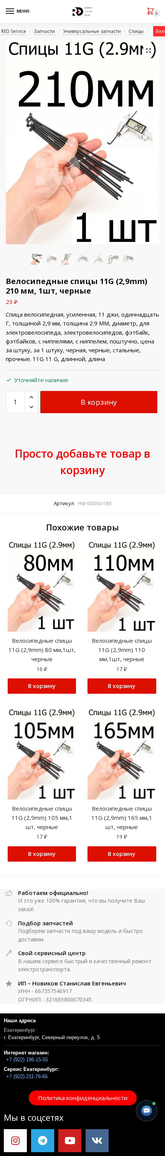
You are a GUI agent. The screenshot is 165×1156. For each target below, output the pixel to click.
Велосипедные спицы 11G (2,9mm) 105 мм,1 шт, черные (42, 818)
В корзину (99, 402)
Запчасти (44, 31)
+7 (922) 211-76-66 (27, 1076)
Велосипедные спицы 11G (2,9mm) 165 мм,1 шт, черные (121, 818)
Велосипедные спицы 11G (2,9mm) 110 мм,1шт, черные (122, 650)
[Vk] (97, 1140)
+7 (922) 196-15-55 (27, 1059)
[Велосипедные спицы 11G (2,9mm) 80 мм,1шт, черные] (42, 586)
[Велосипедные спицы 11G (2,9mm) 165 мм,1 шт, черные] (121, 754)
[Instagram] (15, 1140)
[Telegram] (42, 1140)
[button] (83, 1097)
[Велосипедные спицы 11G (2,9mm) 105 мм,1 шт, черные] (42, 754)
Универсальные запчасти (92, 31)
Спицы (136, 31)
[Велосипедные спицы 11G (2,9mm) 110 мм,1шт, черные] (121, 586)
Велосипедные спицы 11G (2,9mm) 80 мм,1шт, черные (42, 650)
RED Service (13, 31)
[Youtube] (69, 1140)
